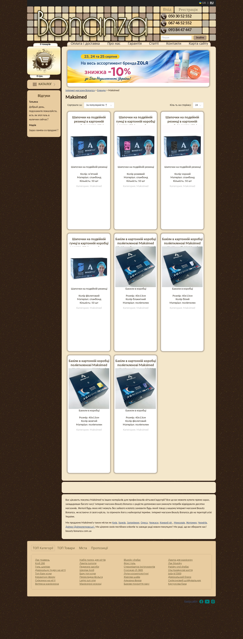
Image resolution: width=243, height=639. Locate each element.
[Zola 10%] (138, 66)
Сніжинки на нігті (45, 580)
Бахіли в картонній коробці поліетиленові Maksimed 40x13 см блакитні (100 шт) (135, 243)
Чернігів (202, 522)
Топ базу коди (43, 573)
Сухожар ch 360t (133, 570)
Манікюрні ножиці (90, 583)
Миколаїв (179, 522)
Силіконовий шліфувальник (184, 580)
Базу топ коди (88, 573)
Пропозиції (99, 548)
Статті (154, 44)
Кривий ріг (166, 522)
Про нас (113, 44)
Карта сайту (198, 44)
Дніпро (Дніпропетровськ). (80, 527)
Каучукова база (177, 583)
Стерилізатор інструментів (139, 566)
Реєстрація (188, 9)
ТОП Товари (66, 548)
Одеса (144, 522)
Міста (83, 548)
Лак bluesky (175, 563)
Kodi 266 (40, 563)
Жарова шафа (132, 577)
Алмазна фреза (132, 580)
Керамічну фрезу (45, 577)
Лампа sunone (88, 563)
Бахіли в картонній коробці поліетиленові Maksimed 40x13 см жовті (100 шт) (89, 365)
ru (212, 3)
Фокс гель (130, 563)
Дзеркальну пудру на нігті (50, 570)
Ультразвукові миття (180, 570)
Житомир (191, 522)
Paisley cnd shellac (178, 566)
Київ (114, 522)
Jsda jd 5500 (174, 573)
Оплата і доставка (85, 44)
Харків (122, 522)
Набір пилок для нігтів (93, 559)
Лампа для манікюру (180, 559)
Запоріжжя (133, 522)
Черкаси (154, 522)
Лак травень (42, 559)
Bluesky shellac (132, 559)
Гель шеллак (42, 566)
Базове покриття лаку (136, 583)
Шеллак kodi (87, 570)
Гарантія (135, 44)
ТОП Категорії (43, 548)
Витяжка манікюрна (47, 583)
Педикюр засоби (89, 566)
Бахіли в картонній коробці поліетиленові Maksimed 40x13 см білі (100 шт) (182, 243)
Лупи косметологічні (136, 573)
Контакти (173, 44)
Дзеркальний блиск (179, 577)
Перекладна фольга (91, 577)
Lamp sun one (88, 580)
